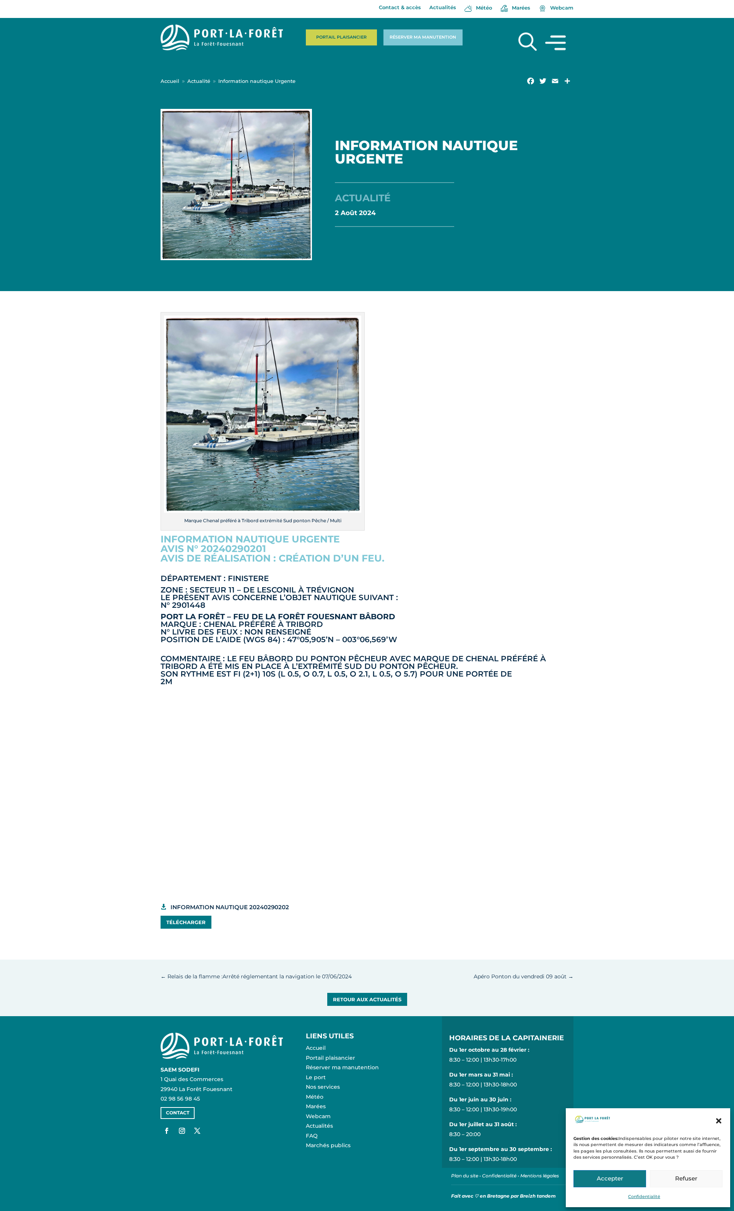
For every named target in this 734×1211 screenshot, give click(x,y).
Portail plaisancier (341, 37)
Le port (316, 1077)
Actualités (442, 7)
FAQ (312, 1135)
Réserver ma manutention (423, 37)
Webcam (318, 1116)
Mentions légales (539, 1176)
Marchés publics (328, 1145)
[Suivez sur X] (197, 1131)
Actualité (363, 198)
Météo (314, 1096)
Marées (316, 1106)
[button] (719, 1121)
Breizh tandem (538, 1196)
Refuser (686, 1178)
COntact (177, 1112)
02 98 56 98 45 (180, 1098)
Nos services (323, 1086)
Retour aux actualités (367, 999)
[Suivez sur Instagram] (182, 1131)
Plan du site (464, 1176)
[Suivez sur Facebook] (167, 1131)
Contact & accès (400, 7)
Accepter (610, 1178)
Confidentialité (644, 1196)
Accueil (316, 1047)
